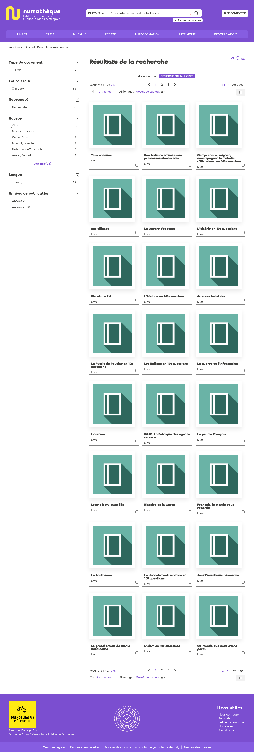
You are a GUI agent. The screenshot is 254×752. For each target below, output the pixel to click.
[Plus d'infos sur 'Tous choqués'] (114, 125)
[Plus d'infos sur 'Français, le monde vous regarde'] (220, 474)
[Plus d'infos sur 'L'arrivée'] (114, 404)
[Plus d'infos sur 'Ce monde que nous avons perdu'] (220, 616)
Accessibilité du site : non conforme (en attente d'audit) (141, 747)
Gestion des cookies (197, 747)
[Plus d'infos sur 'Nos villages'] (114, 199)
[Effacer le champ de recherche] (190, 13)
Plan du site (226, 730)
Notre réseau (227, 726)
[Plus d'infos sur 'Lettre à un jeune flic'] (114, 474)
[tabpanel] (127, 370)
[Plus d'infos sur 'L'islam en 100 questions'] (167, 616)
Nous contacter (229, 714)
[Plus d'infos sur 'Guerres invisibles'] (220, 266)
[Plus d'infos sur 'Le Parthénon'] (114, 545)
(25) (43, 163)
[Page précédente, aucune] (149, 84)
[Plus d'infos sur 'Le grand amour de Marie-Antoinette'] (114, 616)
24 (223, 85)
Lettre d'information (232, 722)
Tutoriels (224, 718)
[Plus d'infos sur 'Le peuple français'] (220, 404)
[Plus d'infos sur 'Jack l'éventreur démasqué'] (220, 545)
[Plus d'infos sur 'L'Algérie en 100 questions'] (220, 199)
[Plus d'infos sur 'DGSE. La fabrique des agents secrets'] (167, 404)
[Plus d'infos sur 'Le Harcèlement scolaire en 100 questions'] (167, 545)
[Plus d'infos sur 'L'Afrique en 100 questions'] (167, 266)
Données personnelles (85, 747)
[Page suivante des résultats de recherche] (175, 84)
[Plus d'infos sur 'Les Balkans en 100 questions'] (167, 333)
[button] (44, 107)
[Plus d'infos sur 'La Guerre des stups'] (167, 199)
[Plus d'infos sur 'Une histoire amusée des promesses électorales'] (167, 125)
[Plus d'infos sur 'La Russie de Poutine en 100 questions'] (114, 333)
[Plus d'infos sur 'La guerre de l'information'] (220, 333)
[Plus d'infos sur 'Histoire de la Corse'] (167, 474)
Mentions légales (54, 747)
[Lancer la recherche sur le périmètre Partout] (196, 13)
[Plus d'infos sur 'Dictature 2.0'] (114, 266)
